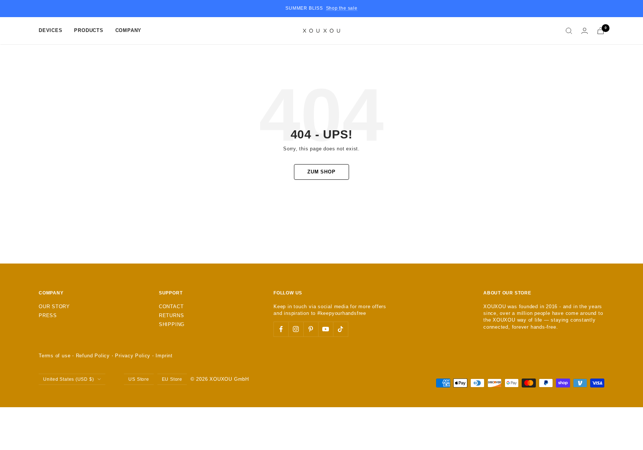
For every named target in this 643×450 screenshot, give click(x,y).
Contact (171, 306)
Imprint (164, 355)
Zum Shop (321, 172)
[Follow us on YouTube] (325, 329)
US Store (138, 379)
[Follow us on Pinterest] (310, 329)
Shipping (172, 324)
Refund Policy (93, 355)
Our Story (54, 306)
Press (48, 315)
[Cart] (600, 30)
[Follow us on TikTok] (340, 329)
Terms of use (54, 355)
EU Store (172, 379)
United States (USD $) (68, 379)
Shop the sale (342, 8)
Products (88, 30)
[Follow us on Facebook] (280, 329)
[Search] (569, 31)
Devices (50, 30)
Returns (171, 315)
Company (128, 30)
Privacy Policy (132, 355)
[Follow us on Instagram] (295, 329)
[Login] (584, 31)
